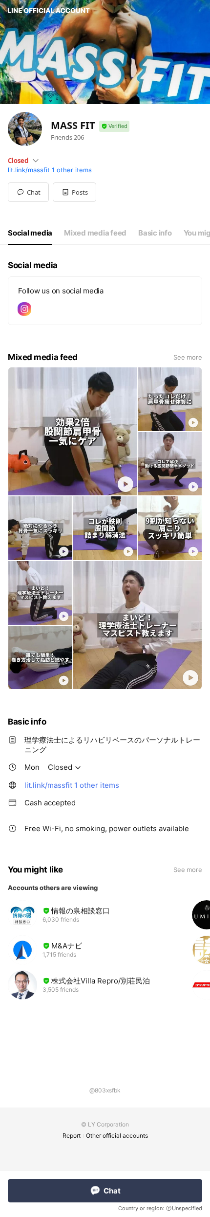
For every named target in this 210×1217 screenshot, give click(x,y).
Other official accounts (117, 1135)
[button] (74, 192)
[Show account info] (114, 126)
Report (72, 1135)
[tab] (30, 233)
